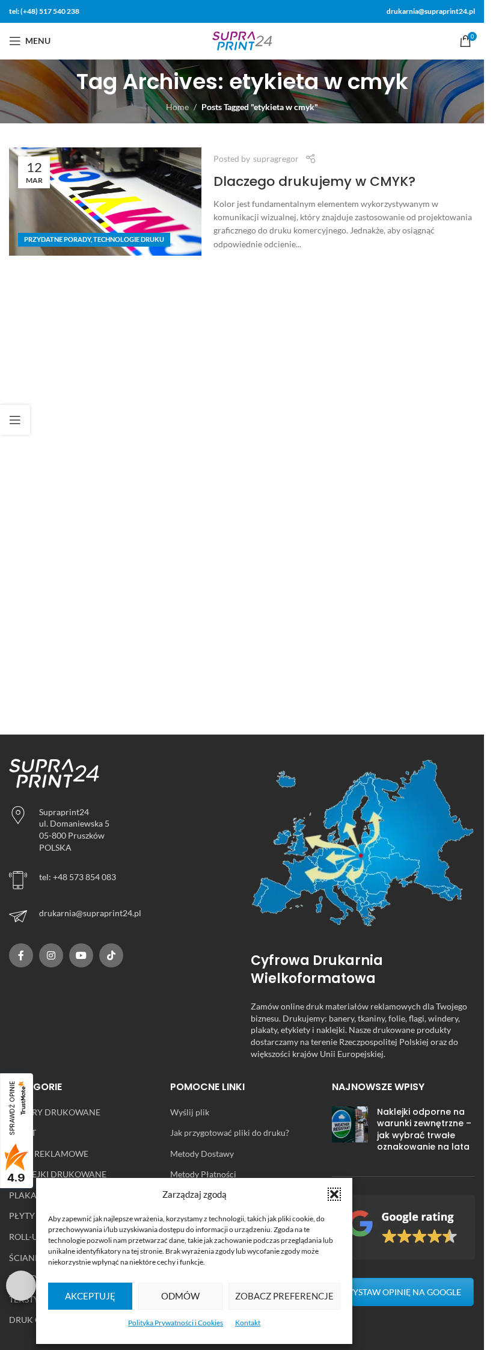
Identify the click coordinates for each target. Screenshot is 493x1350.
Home (177, 107)
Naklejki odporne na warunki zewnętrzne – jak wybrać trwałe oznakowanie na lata (424, 1129)
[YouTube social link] (81, 955)
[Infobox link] (121, 916)
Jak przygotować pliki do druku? (229, 1132)
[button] (334, 1194)
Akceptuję (90, 1295)
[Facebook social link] (21, 955)
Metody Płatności (203, 1174)
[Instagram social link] (51, 955)
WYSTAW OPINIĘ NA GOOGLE (402, 1292)
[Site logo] (242, 40)
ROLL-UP (26, 1236)
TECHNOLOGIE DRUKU (128, 239)
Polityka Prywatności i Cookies (175, 1322)
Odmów (180, 1295)
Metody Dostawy (202, 1153)
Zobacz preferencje (284, 1295)
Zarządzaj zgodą (21, 1286)
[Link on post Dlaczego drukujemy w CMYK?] (105, 201)
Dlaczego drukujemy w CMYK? (314, 181)
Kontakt (247, 1322)
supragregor (276, 158)
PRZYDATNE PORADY (57, 239)
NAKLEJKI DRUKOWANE (57, 1174)
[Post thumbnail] (350, 1132)
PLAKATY (27, 1195)
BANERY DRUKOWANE (54, 1112)
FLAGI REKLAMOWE (48, 1153)
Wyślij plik (189, 1112)
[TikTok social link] (111, 955)
